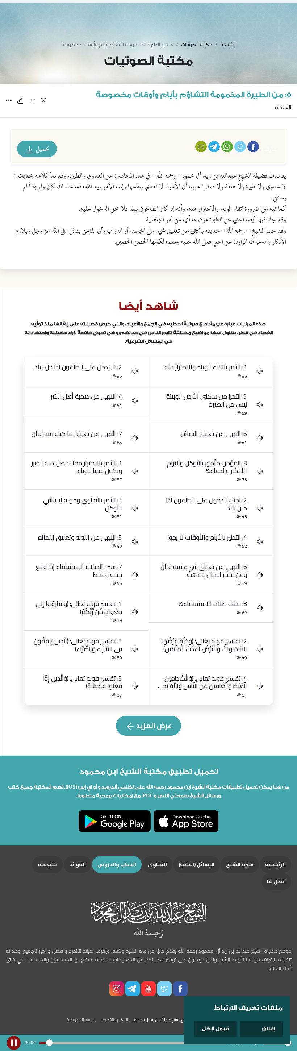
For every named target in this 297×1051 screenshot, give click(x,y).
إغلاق (268, 1029)
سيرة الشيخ (240, 864)
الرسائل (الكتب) (196, 864)
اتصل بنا (276, 881)
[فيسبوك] (253, 146)
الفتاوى (157, 864)
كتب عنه (48, 864)
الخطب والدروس (116, 864)
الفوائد (77, 864)
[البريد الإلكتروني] (201, 146)
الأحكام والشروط (115, 1019)
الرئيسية (228, 44)
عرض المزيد (153, 725)
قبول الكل (215, 1029)
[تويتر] (240, 146)
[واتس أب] (227, 146)
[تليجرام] (214, 146)
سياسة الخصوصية (81, 1019)
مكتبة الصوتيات (196, 44)
